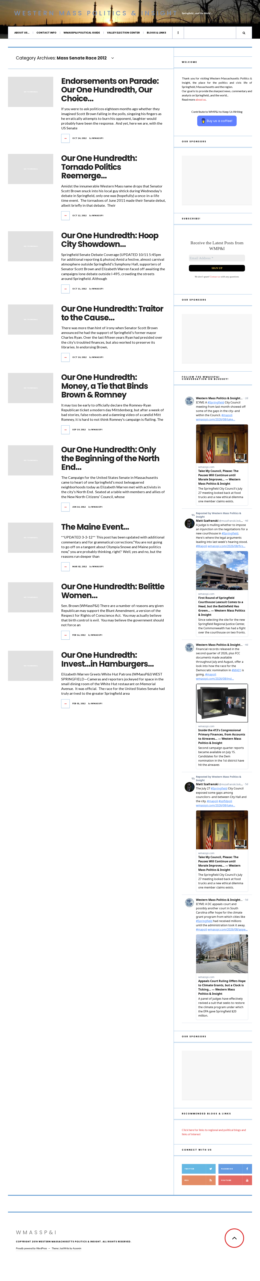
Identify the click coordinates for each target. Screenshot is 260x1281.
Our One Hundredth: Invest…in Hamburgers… (107, 659)
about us (200, 99)
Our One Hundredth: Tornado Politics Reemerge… (99, 167)
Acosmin (77, 1248)
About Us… (21, 32)
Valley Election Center (123, 32)
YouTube (226, 1180)
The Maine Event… (95, 526)
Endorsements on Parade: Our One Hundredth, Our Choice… (110, 90)
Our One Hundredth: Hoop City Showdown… (109, 240)
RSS (186, 1180)
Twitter (189, 1169)
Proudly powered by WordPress (31, 1248)
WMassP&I (37, 1232)
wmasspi (97, 138)
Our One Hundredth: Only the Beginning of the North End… (110, 458)
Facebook (227, 1169)
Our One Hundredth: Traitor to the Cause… (112, 313)
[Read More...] (65, 138)
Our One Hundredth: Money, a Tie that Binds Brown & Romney (104, 386)
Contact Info (46, 32)
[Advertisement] (217, 180)
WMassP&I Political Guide (81, 32)
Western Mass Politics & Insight (96, 13)
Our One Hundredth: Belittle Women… (112, 591)
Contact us (215, 276)
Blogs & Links (156, 32)
